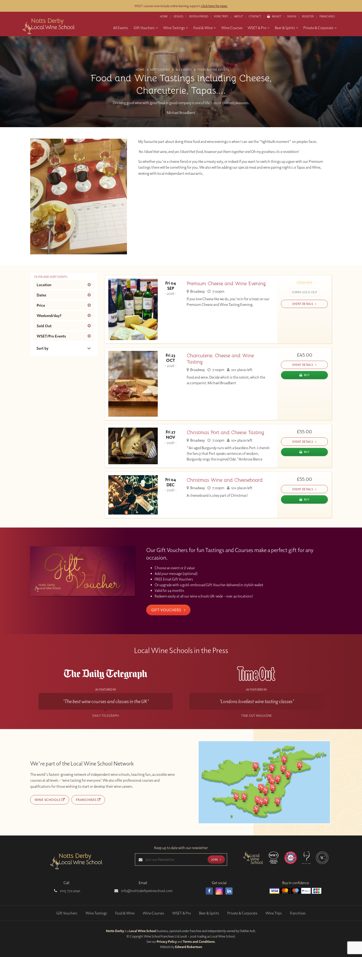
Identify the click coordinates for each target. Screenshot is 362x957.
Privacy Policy (167, 941)
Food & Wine (124, 913)
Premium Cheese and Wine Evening (226, 284)
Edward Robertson (188, 947)
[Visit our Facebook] (209, 891)
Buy (307, 375)
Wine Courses (153, 913)
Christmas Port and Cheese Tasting (225, 432)
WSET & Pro (181, 913)
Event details (303, 303)
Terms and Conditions (199, 941)
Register (308, 16)
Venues (178, 16)
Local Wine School (142, 931)
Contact (255, 16)
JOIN (214, 859)
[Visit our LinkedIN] (229, 891)
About (238, 16)
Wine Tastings (96, 913)
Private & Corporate (242, 913)
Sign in (291, 16)
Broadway (197, 291)
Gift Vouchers (166, 610)
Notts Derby (115, 931)
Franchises (327, 16)
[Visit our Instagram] (219, 891)
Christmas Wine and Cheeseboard (225, 480)
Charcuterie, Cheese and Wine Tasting (220, 359)
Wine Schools (48, 800)
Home (164, 16)
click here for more (214, 6)
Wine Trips (273, 913)
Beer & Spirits (209, 913)
